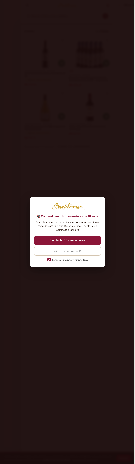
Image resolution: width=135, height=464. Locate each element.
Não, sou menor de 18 (68, 251)
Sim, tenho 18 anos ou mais (67, 240)
